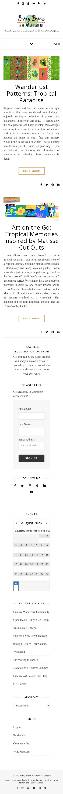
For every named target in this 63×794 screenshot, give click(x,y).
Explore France (35, 780)
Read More (31, 171)
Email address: (27, 439)
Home (6, 780)
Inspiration (24, 782)
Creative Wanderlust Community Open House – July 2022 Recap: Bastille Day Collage (31, 619)
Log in (17, 727)
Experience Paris (19, 780)
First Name (25, 408)
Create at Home (51, 780)
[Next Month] (47, 523)
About (40, 782)
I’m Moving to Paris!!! (25, 659)
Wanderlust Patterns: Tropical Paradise (32, 93)
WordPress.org (21, 751)
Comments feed (21, 743)
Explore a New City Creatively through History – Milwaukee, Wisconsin (30, 643)
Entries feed (19, 735)
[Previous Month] (16, 523)
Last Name (25, 424)
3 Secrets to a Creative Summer (30, 668)
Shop (33, 782)
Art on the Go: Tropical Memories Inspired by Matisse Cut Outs (31, 237)
